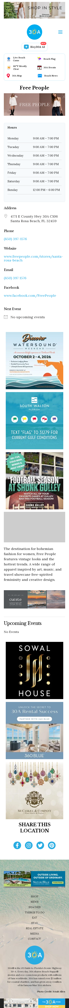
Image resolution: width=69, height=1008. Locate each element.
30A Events (50, 67)
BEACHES (35, 907)
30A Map (17, 75)
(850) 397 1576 (15, 278)
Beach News (51, 75)
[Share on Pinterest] (52, 846)
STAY (34, 923)
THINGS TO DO (34, 912)
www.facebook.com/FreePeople (30, 295)
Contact (34, 938)
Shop (34, 896)
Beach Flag (50, 58)
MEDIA (34, 933)
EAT (34, 917)
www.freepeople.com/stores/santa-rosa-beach (33, 258)
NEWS (35, 902)
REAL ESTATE (34, 928)
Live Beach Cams (19, 59)
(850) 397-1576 (15, 239)
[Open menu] (60, 32)
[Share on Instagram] (29, 846)
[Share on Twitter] (40, 846)
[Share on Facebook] (17, 846)
